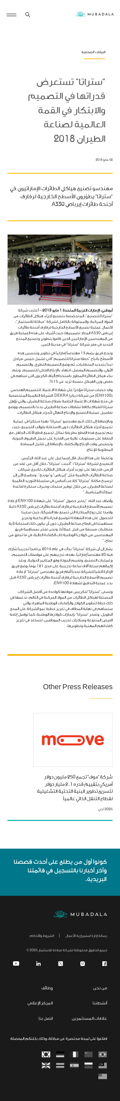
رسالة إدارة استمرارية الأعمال (86, 936)
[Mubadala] (95, 14)
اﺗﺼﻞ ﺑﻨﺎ (46, 1019)
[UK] (46, 1066)
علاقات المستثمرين (89, 1019)
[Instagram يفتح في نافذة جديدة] (82, 964)
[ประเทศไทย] (60, 1066)
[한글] (46, 1055)
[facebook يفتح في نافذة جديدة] (104, 964)
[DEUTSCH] (60, 1055)
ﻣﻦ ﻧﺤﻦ (100, 988)
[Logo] (80, 914)
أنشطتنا (100, 1003)
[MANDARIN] (88, 1055)
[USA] (103, 1077)
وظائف (47, 988)
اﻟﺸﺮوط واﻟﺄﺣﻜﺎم (42, 936)
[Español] (74, 1066)
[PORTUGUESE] (103, 1055)
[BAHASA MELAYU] (103, 1066)
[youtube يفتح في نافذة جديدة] (16, 964)
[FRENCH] (74, 1055)
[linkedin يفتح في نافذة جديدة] (38, 964)
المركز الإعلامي (40, 1003)
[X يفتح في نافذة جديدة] (60, 964)
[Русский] (88, 1066)
